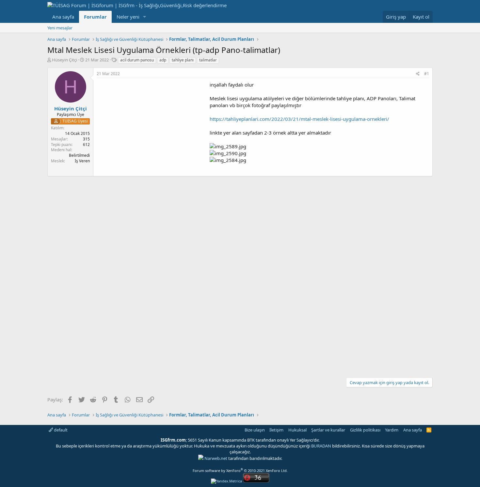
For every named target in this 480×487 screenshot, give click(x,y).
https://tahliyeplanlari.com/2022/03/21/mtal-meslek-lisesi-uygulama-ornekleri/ (299, 119)
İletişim (276, 430)
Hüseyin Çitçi (64, 60)
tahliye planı (183, 60)
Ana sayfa (63, 16)
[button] (144, 17)
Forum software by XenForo (240, 470)
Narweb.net (215, 458)
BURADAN (321, 446)
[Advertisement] (151, 127)
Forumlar (95, 16)
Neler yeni (128, 16)
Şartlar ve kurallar (328, 430)
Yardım (391, 430)
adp (162, 60)
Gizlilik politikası (365, 430)
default (60, 430)
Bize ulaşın (255, 430)
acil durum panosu (137, 60)
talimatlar (208, 60)
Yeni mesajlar (59, 28)
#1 (426, 73)
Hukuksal (297, 430)
